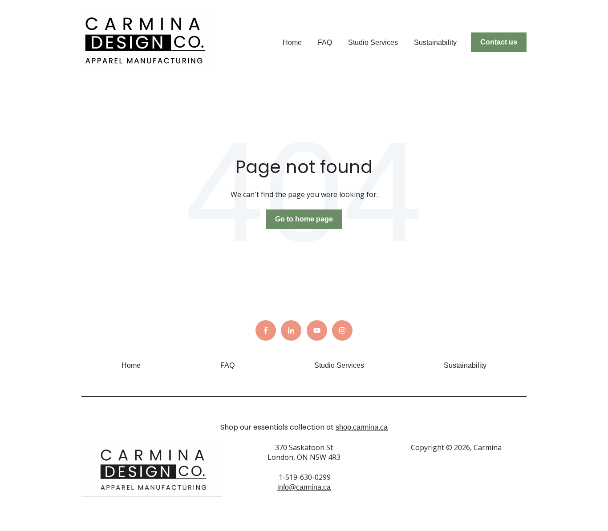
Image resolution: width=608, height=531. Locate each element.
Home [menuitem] (131, 365)
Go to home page (304, 219)
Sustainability (435, 42)
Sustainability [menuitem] (465, 365)
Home (292, 42)
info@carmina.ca (304, 487)
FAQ (325, 42)
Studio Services (373, 42)
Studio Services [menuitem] (339, 365)
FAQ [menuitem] (227, 365)
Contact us (498, 42)
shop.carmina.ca (362, 427)
